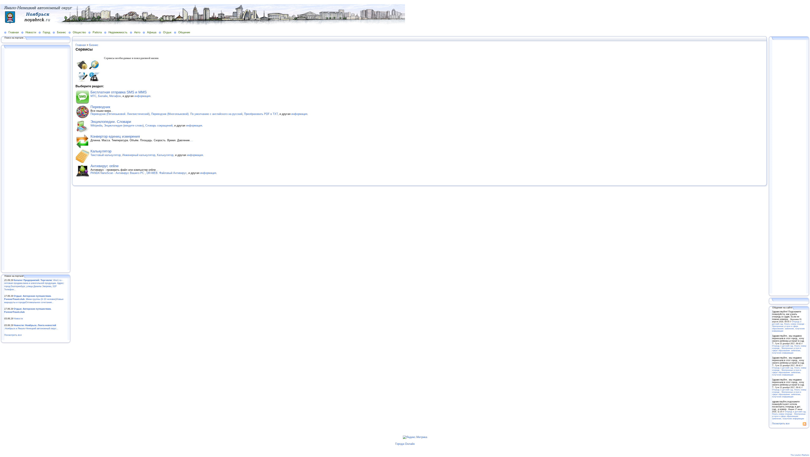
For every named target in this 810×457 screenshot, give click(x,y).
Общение (184, 32)
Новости (31, 32)
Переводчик (100, 107)
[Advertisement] (36, 159)
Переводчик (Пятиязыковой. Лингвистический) (120, 114)
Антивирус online (104, 166)
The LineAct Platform (800, 455)
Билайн (103, 96)
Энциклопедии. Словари (110, 122)
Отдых (167, 32)
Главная (13, 32)
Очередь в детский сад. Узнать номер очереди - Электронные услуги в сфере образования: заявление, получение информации (788, 326)
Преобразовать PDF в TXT (261, 114)
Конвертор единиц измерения (115, 136)
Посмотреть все (13, 335)
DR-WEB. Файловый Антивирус (167, 173)
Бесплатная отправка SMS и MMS (118, 92)
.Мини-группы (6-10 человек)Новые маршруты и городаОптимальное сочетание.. (33, 299)
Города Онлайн (405, 443)
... (112, 110)
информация (142, 96)
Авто (137, 32)
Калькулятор (100, 151)
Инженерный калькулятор (138, 155)
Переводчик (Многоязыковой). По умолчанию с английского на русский (196, 114)
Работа (97, 32)
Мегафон (115, 96)
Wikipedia (96, 125)
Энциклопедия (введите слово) (124, 125)
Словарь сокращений (159, 125)
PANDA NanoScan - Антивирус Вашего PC (117, 173)
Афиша (151, 32)
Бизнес (61, 32)
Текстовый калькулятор (105, 155)
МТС (93, 96)
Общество (79, 32)
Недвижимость (117, 32)
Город (46, 32)
